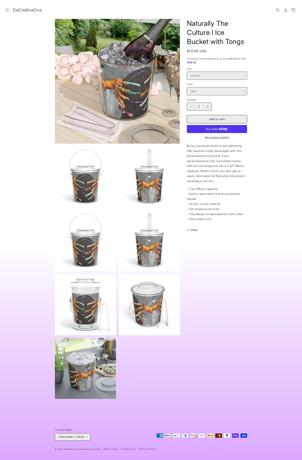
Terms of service (147, 449)
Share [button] (193, 229)
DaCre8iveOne (71, 449)
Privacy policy (128, 449)
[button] (7, 10)
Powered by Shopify (89, 449)
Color (190, 84)
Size (189, 68)
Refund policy (110, 449)
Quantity (191, 99)
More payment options (217, 137)
